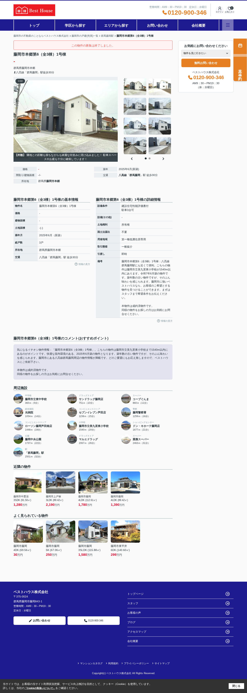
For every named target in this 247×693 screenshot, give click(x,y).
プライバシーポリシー (136, 663)
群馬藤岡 (134, 175)
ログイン (219, 12)
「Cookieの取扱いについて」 (40, 688)
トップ (34, 25)
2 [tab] (150, 158)
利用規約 (113, 663)
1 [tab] (146, 158)
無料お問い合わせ (205, 62)
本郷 (32, 67)
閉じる (236, 685)
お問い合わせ (157, 25)
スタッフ (132, 603)
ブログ (131, 622)
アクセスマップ (136, 631)
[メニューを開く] (228, 25)
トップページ (135, 593)
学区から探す (75, 25)
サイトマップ (162, 663)
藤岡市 (26, 67)
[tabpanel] (148, 116)
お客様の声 (134, 612)
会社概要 (199, 25)
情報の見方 (84, 264)
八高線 (123, 175)
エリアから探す (116, 25)
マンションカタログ (91, 663)
